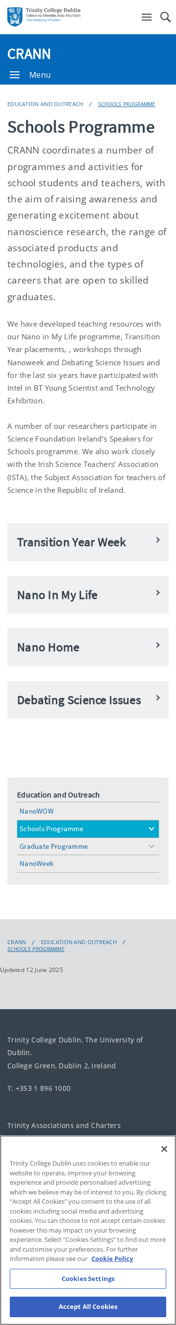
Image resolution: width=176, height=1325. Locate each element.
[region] (88, 1230)
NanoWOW (37, 811)
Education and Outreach (45, 104)
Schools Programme (126, 104)
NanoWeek (36, 863)
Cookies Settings (88, 1278)
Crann (16, 942)
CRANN (29, 53)
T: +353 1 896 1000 (38, 1088)
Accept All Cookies (88, 1306)
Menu (40, 74)
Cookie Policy (112, 1258)
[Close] (164, 1149)
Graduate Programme (54, 846)
